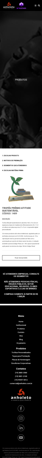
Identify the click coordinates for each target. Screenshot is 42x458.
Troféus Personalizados (21, 352)
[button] (21, 5)
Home (21, 322)
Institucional (21, 325)
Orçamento (21, 343)
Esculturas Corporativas (21, 363)
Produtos (21, 329)
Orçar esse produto (21, 258)
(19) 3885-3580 (21, 373)
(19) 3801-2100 (21, 376)
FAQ (21, 336)
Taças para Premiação (21, 356)
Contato (21, 332)
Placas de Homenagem (21, 360)
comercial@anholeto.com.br (21, 383)
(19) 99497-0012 (21, 380)
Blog (21, 339)
